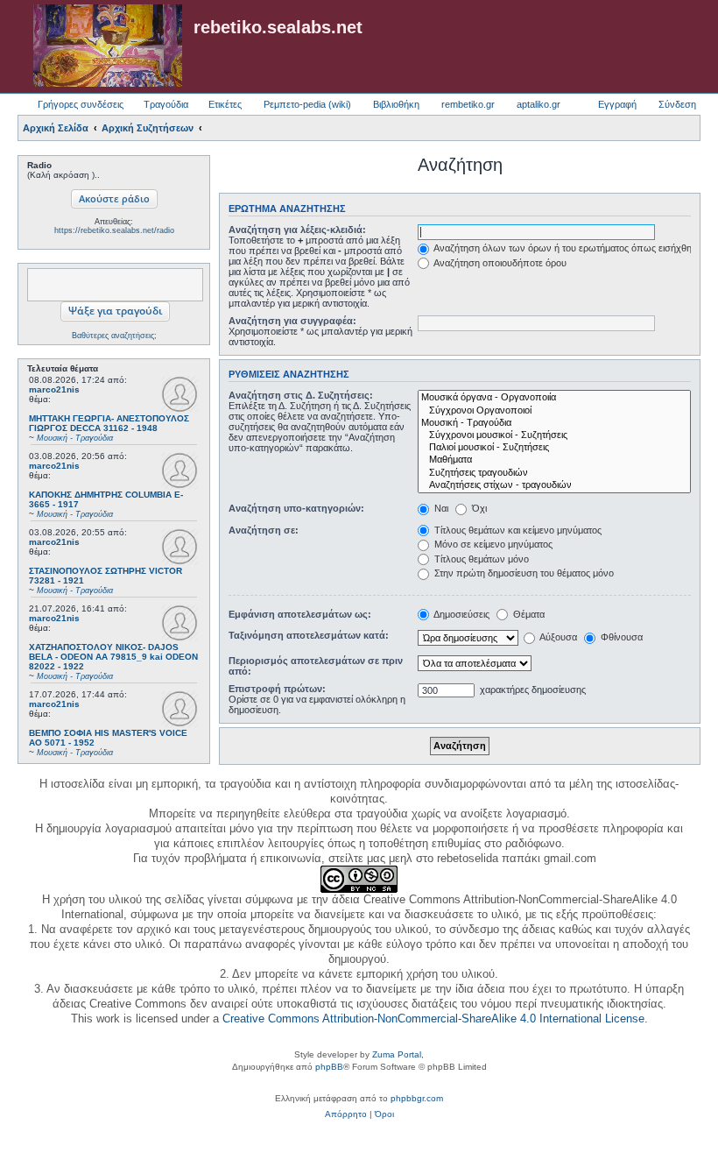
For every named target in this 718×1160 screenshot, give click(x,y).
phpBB (329, 1067)
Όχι (478, 508)
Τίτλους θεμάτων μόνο (480, 559)
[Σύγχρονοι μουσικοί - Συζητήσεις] (554, 435)
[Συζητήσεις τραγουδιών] (554, 473)
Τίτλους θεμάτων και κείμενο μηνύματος (517, 530)
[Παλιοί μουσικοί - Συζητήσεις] (554, 448)
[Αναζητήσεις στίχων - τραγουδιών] (554, 485)
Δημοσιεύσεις (460, 614)
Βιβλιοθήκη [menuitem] (396, 104)
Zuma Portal (396, 1054)
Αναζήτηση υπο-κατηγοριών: (296, 508)
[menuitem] (346, 1114)
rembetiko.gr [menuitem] (468, 104)
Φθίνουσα (620, 637)
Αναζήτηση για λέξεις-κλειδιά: (297, 229)
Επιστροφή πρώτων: (277, 688)
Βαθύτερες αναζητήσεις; (114, 335)
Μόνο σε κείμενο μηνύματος (492, 544)
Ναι (440, 508)
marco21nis (54, 389)
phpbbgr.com (417, 1098)
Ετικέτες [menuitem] (225, 104)
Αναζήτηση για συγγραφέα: (292, 320)
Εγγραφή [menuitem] (617, 104)
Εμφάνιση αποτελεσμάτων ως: (300, 614)
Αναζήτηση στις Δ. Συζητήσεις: (301, 395)
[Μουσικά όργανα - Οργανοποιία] (554, 398)
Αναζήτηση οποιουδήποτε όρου (499, 263)
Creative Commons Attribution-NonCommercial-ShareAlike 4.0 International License (433, 1018)
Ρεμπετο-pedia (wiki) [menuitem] (307, 104)
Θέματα (527, 614)
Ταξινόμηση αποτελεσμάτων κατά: (309, 635)
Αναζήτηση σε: (264, 530)
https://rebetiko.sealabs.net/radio (114, 230)
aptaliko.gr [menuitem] (538, 104)
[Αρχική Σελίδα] (108, 46)
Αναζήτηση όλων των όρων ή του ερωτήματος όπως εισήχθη (562, 248)
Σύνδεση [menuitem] (677, 104)
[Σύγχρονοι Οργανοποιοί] (554, 411)
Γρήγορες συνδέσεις (80, 104)
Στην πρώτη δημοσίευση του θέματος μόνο (523, 573)
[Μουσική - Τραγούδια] (554, 423)
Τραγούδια (166, 104)
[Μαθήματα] (554, 460)
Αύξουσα (557, 637)
